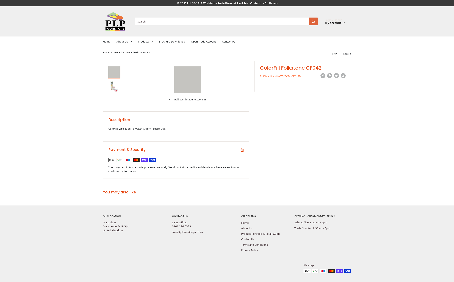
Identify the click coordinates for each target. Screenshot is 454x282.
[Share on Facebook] (322, 75)
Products (143, 41)
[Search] (313, 21)
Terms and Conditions (254, 244)
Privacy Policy (249, 250)
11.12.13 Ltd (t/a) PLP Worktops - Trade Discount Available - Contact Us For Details (227, 3)
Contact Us (228, 41)
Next (345, 53)
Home (106, 41)
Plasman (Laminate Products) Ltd (280, 76)
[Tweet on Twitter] (336, 75)
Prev (334, 53)
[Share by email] (343, 75)
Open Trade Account (203, 41)
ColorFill (117, 52)
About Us (122, 41)
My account (333, 23)
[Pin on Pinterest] (329, 75)
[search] (222, 21)
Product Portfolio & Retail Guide (260, 233)
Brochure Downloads (172, 41)
